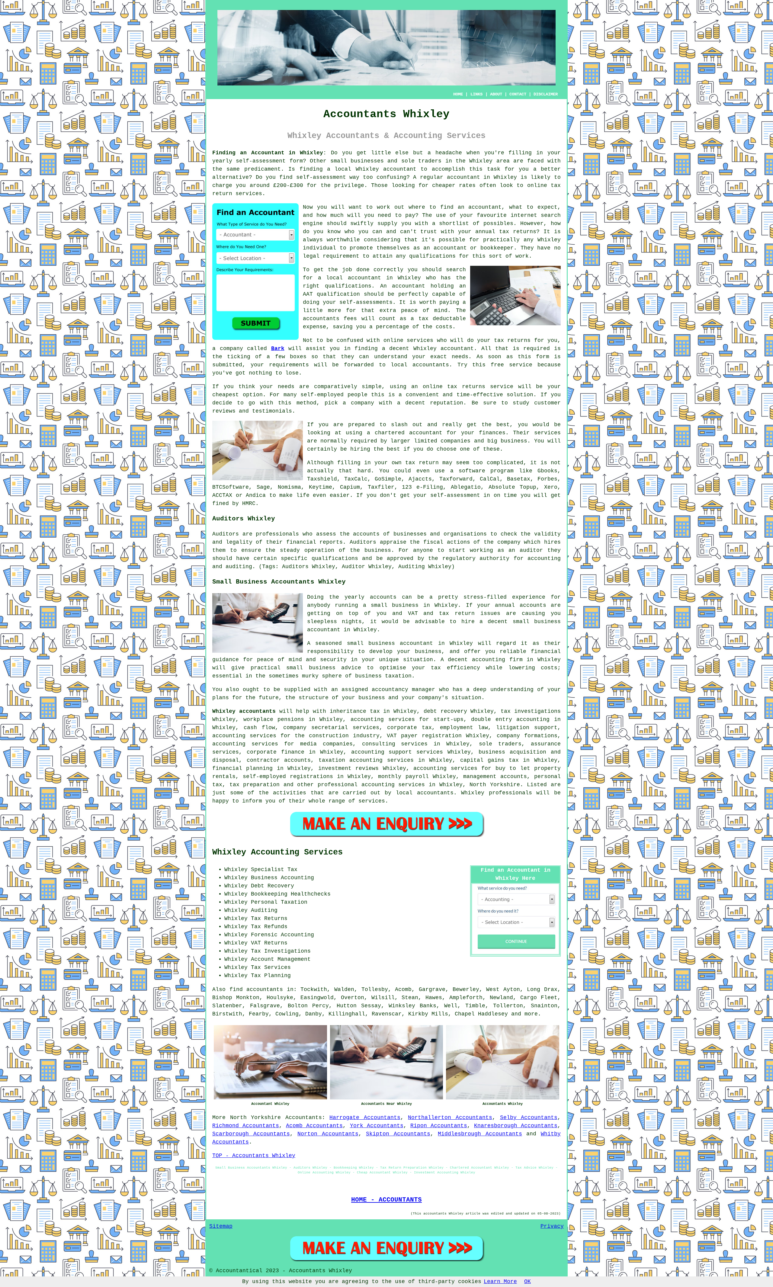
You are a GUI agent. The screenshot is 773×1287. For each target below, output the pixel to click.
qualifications (432, 256)
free (497, 365)
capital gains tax (489, 760)
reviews (224, 411)
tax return (422, 463)
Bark (277, 349)
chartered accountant (408, 433)
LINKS (476, 94)
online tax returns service (468, 387)
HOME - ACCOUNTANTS (386, 1199)
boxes (298, 357)
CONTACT (517, 94)
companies (455, 441)
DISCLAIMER (546, 94)
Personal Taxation (279, 902)
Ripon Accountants (438, 1126)
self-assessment (261, 161)
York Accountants (376, 1126)
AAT (308, 294)
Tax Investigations (281, 951)
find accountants (256, 989)
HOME (458, 94)
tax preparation (254, 785)
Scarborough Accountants (251, 1134)
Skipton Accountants (398, 1134)
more (531, 1014)
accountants (430, 365)
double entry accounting (510, 719)
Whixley (480, 161)
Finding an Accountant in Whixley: (269, 153)
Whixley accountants (244, 711)
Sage (263, 487)
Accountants (303, 1118)
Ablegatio (466, 487)
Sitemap (221, 1226)
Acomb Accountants (314, 1126)
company (362, 403)
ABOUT (496, 94)
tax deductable (442, 319)
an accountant (480, 207)
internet (524, 215)
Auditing (264, 910)
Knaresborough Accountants (515, 1126)
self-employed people (333, 395)
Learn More (500, 1282)
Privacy (552, 1226)
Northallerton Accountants (450, 1118)
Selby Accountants (529, 1118)
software (472, 471)
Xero (550, 487)
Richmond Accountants (245, 1126)
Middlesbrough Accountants (480, 1134)
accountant (399, 169)
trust (428, 232)
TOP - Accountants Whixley (253, 1156)
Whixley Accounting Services (277, 852)
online (537, 185)
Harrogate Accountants (364, 1118)
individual (319, 248)
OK (527, 1282)
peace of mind (424, 310)
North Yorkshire (255, 1118)
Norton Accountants (327, 1134)
